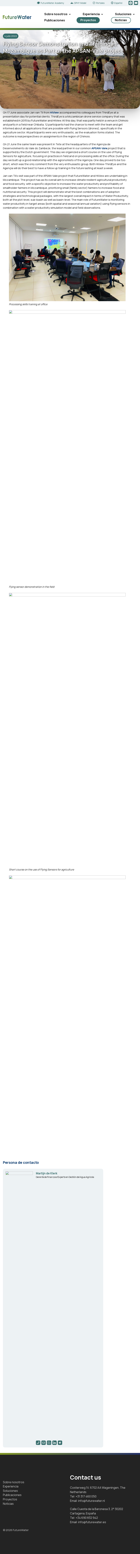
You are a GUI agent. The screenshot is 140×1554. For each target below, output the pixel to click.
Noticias (121, 20)
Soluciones (123, 14)
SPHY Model (80, 3)
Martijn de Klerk (46, 1173)
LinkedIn (131, 3)
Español (118, 3)
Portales (100, 3)
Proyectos (88, 20)
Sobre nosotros (55, 14)
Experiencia (91, 14)
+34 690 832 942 (87, 1518)
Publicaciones (54, 20)
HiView (54, 112)
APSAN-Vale (99, 148)
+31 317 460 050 (86, 1496)
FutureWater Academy (52, 3)
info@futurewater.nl (91, 1501)
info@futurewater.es (92, 1522)
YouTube (136, 3)
